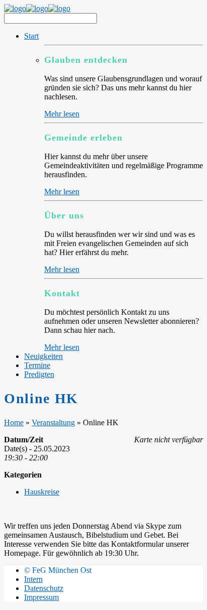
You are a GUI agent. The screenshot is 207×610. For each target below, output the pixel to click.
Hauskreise (41, 491)
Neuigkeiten (43, 356)
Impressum (41, 597)
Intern (33, 579)
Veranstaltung (53, 422)
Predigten (39, 374)
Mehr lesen (61, 113)
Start (31, 36)
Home (14, 422)
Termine (37, 365)
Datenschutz (43, 588)
